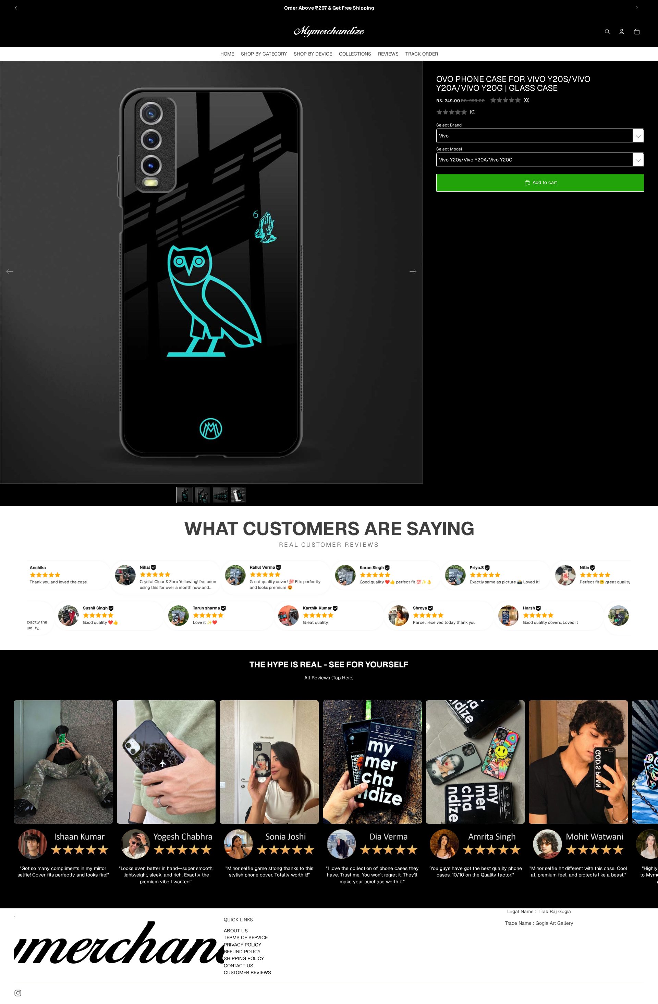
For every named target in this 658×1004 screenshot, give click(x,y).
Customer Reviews (247, 972)
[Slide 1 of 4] (184, 495)
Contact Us (238, 966)
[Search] (607, 31)
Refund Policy (242, 951)
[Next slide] (636, 7)
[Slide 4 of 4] (238, 495)
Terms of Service (246, 937)
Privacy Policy (242, 944)
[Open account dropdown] (621, 31)
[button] (65, 575)
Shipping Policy (244, 958)
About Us (236, 931)
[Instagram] (18, 993)
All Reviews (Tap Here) (329, 678)
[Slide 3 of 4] (220, 495)
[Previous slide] (16, 7)
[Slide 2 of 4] (202, 495)
